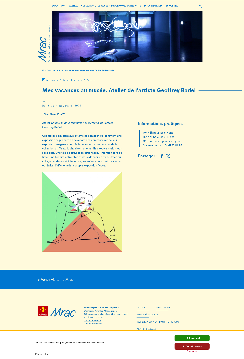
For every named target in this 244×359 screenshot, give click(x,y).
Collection (87, 5)
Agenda (73, 5)
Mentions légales (146, 329)
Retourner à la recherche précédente (70, 79)
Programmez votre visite (126, 5)
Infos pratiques (153, 5)
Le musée (103, 5)
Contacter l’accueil (93, 323)
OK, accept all (193, 338)
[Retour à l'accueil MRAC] (63, 312)
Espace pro (172, 5)
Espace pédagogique (147, 314)
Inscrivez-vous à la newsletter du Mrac (158, 321)
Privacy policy (41, 354)
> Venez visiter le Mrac (56, 279)
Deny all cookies (193, 346)
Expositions (59, 5)
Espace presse (163, 307)
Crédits (141, 307)
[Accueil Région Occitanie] (43, 312)
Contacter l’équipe (92, 320)
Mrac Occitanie (48, 70)
